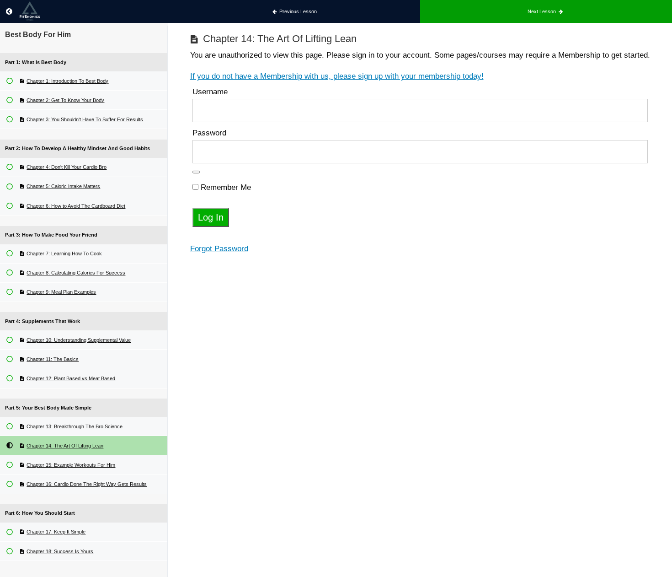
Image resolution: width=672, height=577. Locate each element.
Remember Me (224, 187)
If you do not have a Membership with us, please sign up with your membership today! (337, 76)
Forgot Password (219, 248)
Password (209, 133)
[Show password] (196, 172)
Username (210, 91)
